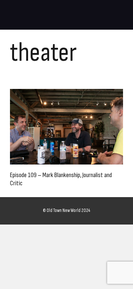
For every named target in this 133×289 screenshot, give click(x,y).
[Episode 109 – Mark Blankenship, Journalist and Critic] (66, 127)
